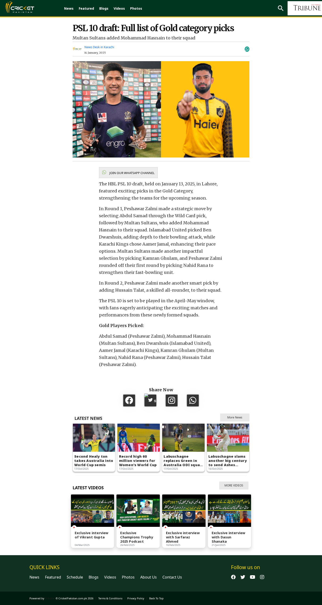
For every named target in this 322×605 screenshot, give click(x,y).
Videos (119, 8)
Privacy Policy (135, 598)
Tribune (49, 598)
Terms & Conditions (110, 598)
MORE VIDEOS (233, 485)
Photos (136, 8)
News (69, 8)
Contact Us (172, 577)
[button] (128, 172)
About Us (148, 577)
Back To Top (156, 598)
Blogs (103, 8)
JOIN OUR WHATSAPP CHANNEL (132, 173)
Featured (86, 8)
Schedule (75, 577)
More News (234, 417)
